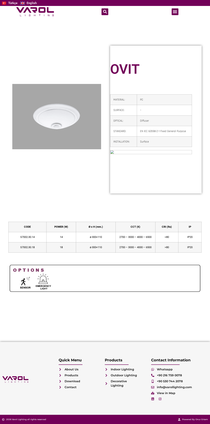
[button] (105, 11)
